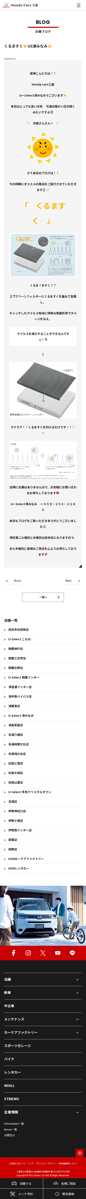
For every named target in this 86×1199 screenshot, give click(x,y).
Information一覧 (14, 1124)
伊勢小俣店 (15, 820)
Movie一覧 (10, 1129)
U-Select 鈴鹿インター (23, 677)
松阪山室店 (15, 782)
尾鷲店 (12, 840)
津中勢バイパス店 (20, 696)
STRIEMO (11, 1098)
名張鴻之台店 (17, 754)
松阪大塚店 (15, 773)
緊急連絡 (68, 1194)
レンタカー (12, 1072)
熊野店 (12, 849)
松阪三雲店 (15, 763)
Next (68, 581)
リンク (30, 1163)
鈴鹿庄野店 (15, 668)
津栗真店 (14, 706)
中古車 (9, 1005)
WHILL (9, 1085)
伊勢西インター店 (20, 830)
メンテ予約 (25, 1194)
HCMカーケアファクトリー (26, 859)
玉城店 (12, 801)
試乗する (26, 1183)
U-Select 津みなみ (21, 715)
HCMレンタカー (18, 868)
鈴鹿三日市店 (17, 658)
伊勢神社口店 (17, 811)
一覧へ (43, 597)
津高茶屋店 (15, 725)
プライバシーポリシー (46, 1163)
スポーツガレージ (17, 1045)
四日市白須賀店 (18, 629)
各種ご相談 (68, 1183)
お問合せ (9, 1135)
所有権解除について (68, 1163)
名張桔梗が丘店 (18, 744)
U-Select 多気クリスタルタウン (29, 792)
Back (17, 581)
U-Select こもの (19, 639)
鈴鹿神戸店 (15, 649)
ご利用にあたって (17, 1163)
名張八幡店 (15, 734)
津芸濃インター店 (20, 687)
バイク (9, 1059)
